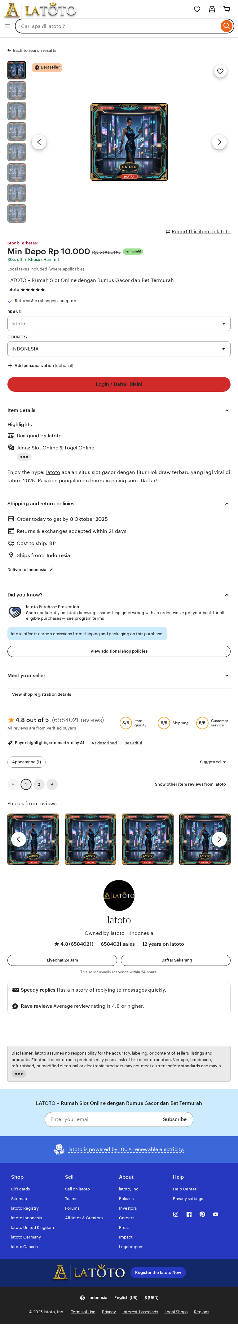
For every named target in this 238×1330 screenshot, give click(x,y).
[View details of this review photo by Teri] (148, 839)
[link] (13, 784)
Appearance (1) (26, 762)
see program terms (85, 618)
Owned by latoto (105, 933)
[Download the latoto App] (88, 1272)
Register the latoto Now (158, 1272)
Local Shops (176, 1312)
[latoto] (40, 16)
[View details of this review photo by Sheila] (33, 839)
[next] (219, 839)
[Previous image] (39, 142)
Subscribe (175, 1119)
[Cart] (226, 9)
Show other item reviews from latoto (190, 784)
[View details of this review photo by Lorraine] (205, 839)
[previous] (18, 839)
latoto (13, 289)
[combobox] (117, 26)
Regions (201, 1312)
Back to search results (34, 50)
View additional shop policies (119, 651)
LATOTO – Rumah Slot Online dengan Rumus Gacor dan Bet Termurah (90, 280)
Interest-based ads (140, 1312)
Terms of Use (83, 1312)
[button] (62, 960)
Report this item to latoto (201, 231)
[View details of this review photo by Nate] (91, 839)
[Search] (226, 26)
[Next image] (219, 142)
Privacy (109, 1312)
